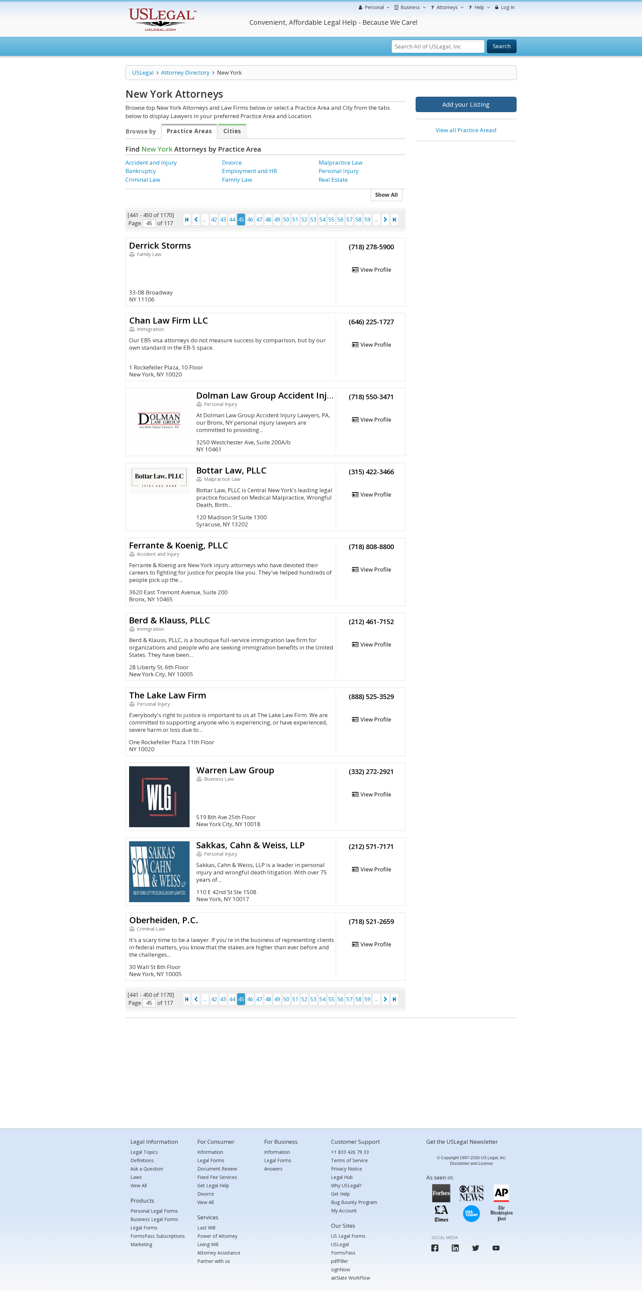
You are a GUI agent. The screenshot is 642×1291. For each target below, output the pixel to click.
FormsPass (343, 1253)
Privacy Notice (346, 1169)
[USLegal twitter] (475, 1248)
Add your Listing (466, 104)
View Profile (375, 269)
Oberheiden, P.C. (163, 920)
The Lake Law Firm (167, 695)
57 (349, 219)
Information (210, 1152)
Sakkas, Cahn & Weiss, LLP (250, 845)
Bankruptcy (140, 171)
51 (295, 219)
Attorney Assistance (218, 1253)
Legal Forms (143, 1227)
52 (304, 219)
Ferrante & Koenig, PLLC (178, 545)
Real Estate (333, 179)
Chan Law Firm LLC (168, 320)
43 (223, 219)
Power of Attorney (217, 1236)
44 (232, 219)
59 (367, 219)
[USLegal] (161, 9)
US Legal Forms (348, 1236)
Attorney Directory (185, 72)
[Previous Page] (196, 219)
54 (322, 219)
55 (331, 219)
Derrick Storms (160, 245)
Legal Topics (144, 1152)
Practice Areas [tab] (189, 131)
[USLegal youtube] (496, 1248)
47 (259, 219)
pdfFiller (339, 1261)
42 (214, 219)
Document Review (217, 1169)
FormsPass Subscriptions (157, 1236)
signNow (340, 1269)
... (204, 219)
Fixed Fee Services (217, 1177)
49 (277, 219)
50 (286, 219)
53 (313, 219)
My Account (344, 1210)
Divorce (232, 162)
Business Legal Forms (154, 1219)
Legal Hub (342, 1177)
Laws (136, 1177)
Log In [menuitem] (507, 7)
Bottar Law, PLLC (231, 470)
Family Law (237, 179)
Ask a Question (146, 1169)
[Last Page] (395, 219)
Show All (386, 194)
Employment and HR (249, 171)
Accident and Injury (151, 162)
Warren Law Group (235, 770)
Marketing (141, 1244)
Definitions (142, 1160)
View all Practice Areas (465, 130)
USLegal (143, 72)
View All (138, 1185)
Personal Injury (339, 171)
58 (358, 219)
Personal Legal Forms (154, 1211)
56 (340, 219)
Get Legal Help (213, 1185)
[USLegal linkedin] (455, 1248)
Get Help (340, 1194)
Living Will (207, 1244)
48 (268, 219)
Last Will (206, 1227)
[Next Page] (386, 219)
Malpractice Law (340, 162)
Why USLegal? (346, 1185)
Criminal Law (142, 179)
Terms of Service (349, 1160)
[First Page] (187, 219)
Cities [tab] (232, 131)
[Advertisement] (466, 190)
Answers (273, 1169)
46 (250, 219)
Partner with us (213, 1261)
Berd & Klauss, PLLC (169, 620)
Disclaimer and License (471, 1163)
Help (478, 7)
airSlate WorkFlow (350, 1278)
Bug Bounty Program (354, 1202)
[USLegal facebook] (434, 1248)
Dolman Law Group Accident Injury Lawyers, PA (294, 395)
